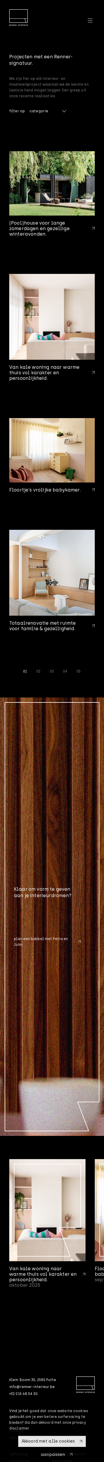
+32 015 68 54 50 (23, 1394)
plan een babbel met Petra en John (41, 942)
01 (25, 671)
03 (52, 671)
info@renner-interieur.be (32, 1387)
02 (38, 671)
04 (65, 671)
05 (79, 671)
